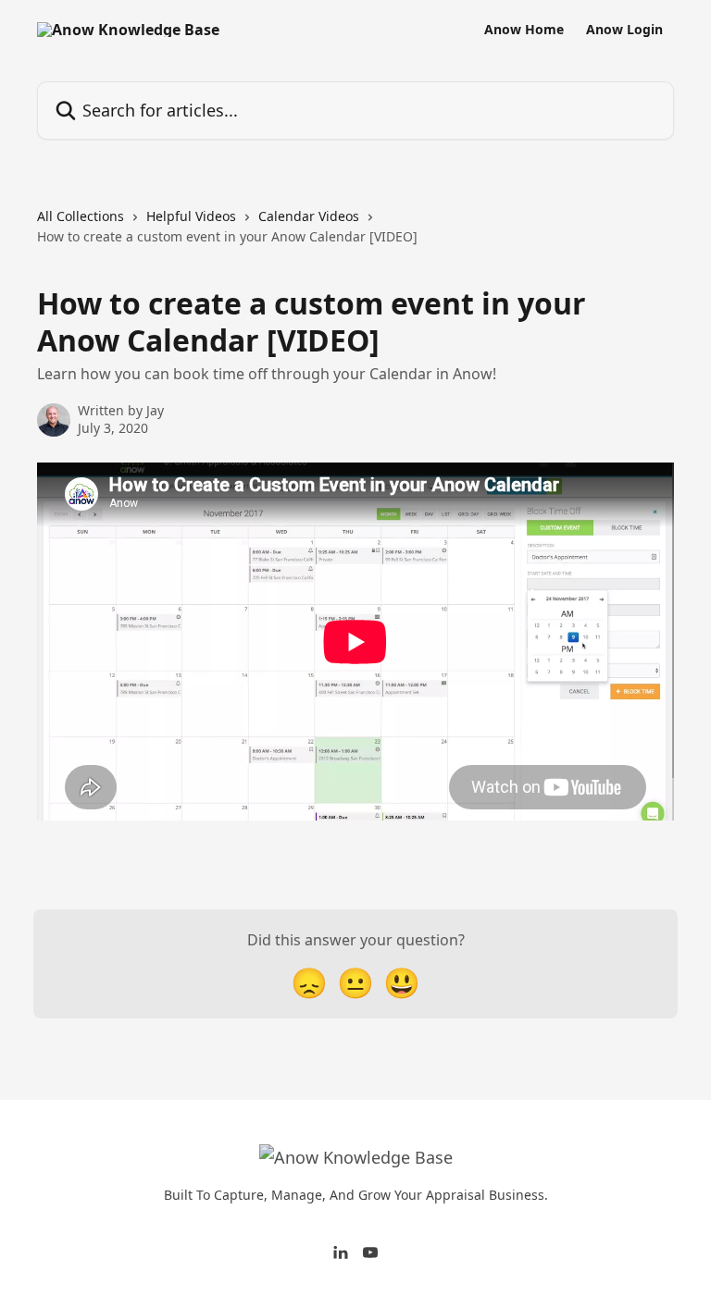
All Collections (80, 216)
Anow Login (624, 29)
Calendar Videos (308, 216)
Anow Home (524, 29)
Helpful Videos (191, 216)
